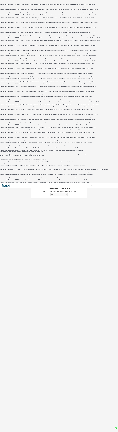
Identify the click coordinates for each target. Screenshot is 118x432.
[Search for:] (59, 194)
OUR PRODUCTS (101, 185)
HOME (95, 185)
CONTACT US (109, 185)
